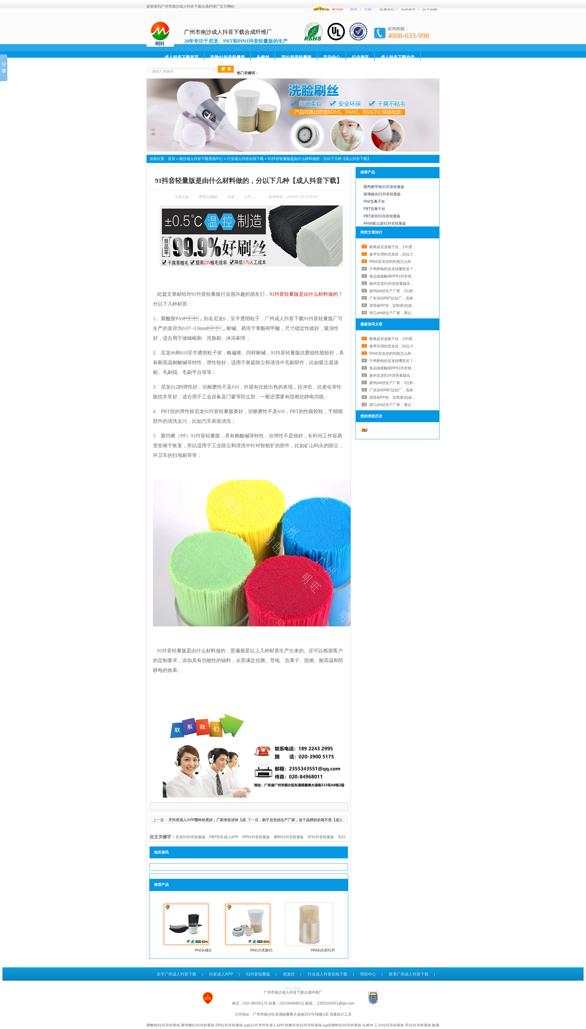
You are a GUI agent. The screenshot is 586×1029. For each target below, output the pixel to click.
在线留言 (408, 10)
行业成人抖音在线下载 (245, 159)
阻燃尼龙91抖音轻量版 (303, 1025)
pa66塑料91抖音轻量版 (342, 1025)
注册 (367, 10)
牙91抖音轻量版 (296, 57)
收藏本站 (387, 10)
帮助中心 (368, 974)
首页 (171, 159)
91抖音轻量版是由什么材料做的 (303, 294)
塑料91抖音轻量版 (289, 837)
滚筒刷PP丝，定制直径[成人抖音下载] (400, 397)
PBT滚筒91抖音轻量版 (382, 216)
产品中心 (331, 57)
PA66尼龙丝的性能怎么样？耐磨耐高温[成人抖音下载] (413, 261)
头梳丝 (263, 57)
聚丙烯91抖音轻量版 (198, 1025)
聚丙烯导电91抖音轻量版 (384, 187)
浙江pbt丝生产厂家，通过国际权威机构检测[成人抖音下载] (416, 405)
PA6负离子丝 (374, 201)
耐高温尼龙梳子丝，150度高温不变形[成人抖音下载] (411, 247)
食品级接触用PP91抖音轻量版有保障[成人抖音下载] (411, 276)
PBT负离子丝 (374, 209)
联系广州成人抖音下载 (409, 974)
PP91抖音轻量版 (256, 837)
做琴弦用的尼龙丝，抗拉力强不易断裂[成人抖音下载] (412, 346)
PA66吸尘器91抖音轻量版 (385, 223)
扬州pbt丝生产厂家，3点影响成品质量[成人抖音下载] (412, 383)
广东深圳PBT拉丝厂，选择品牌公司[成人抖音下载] (410, 298)
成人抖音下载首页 (182, 57)
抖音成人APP (221, 974)
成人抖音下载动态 (398, 57)
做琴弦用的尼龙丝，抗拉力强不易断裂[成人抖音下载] (412, 254)
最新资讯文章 (371, 324)
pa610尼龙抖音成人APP (264, 1025)
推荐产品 (367, 172)
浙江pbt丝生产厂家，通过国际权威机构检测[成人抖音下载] (416, 313)
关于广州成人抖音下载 (176, 974)
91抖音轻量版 (258, 974)
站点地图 (429, 10)
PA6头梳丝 (203, 950)
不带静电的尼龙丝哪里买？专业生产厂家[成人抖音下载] (414, 361)
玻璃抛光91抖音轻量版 (382, 194)
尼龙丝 (289, 974)
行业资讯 (360, 57)
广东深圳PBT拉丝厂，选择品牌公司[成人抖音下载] (410, 390)
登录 (353, 10)
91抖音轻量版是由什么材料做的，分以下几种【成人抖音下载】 (319, 159)
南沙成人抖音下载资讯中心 (201, 159)
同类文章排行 (371, 232)
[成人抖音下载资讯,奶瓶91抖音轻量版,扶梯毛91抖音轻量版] (293, 150)
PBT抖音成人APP (223, 837)
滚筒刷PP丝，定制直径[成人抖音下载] (400, 305)
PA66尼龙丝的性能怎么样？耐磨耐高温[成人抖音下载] (413, 353)
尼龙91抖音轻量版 (190, 837)
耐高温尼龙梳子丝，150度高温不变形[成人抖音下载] (411, 339)
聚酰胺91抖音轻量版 (163, 1025)
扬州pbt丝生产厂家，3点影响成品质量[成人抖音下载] (412, 291)
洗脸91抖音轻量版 (227, 57)
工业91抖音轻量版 (389, 1025)
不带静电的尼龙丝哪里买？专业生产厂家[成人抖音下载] (414, 269)
